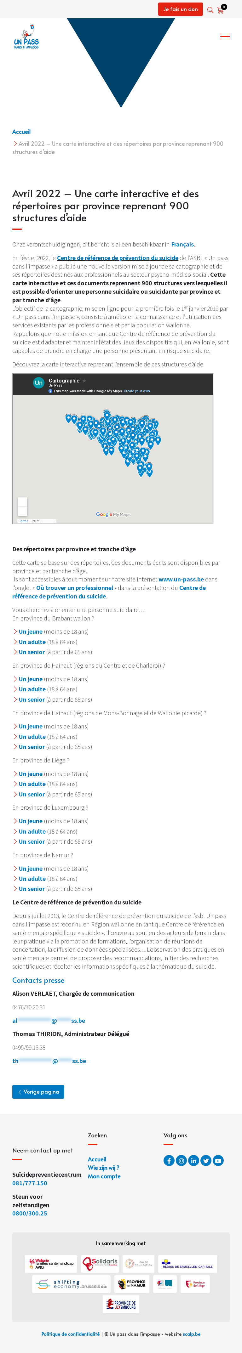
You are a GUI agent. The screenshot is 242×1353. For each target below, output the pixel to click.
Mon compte (104, 1176)
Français (182, 244)
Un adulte (32, 641)
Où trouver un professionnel (74, 587)
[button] (210, 9)
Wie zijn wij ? (199, 35)
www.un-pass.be (181, 579)
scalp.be (191, 1334)
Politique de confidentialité (71, 1334)
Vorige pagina (40, 1091)
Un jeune (31, 631)
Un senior (32, 652)
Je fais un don (180, 9)
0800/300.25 (29, 1213)
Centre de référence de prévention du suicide (117, 257)
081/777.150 (30, 1183)
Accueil (21, 131)
